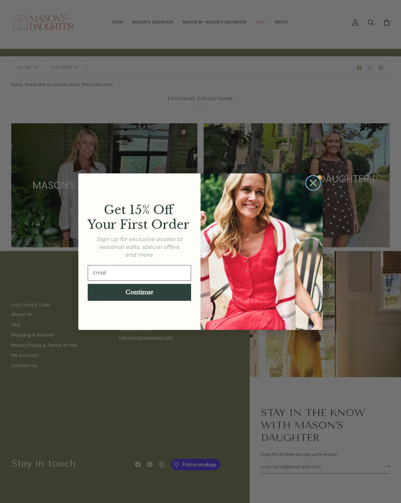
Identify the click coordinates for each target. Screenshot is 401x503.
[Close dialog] (313, 183)
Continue (140, 292)
